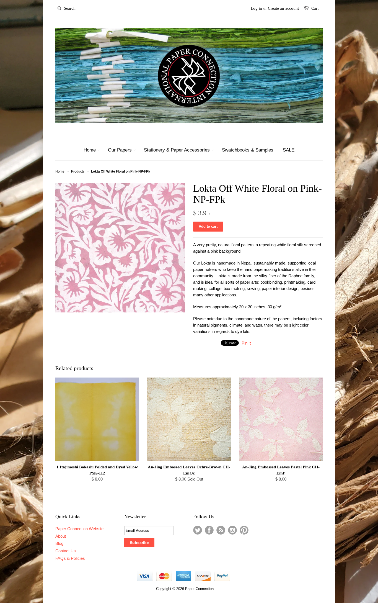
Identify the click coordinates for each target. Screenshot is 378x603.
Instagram (232, 530)
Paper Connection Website (79, 528)
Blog (59, 543)
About (60, 536)
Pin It (246, 343)
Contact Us (65, 550)
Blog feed (220, 530)
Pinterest (244, 530)
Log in (256, 8)
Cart (315, 8)
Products (77, 171)
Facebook (209, 530)
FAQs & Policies (70, 558)
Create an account (283, 8)
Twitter (197, 530)
